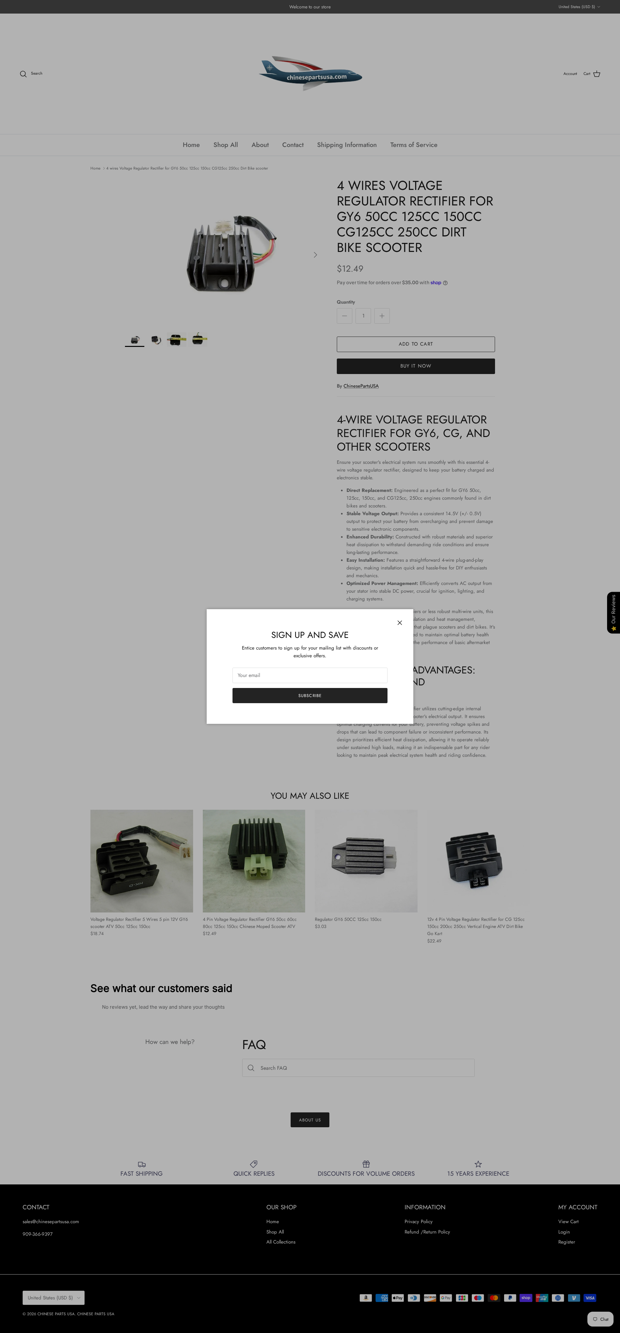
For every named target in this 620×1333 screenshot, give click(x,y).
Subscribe (309, 696)
